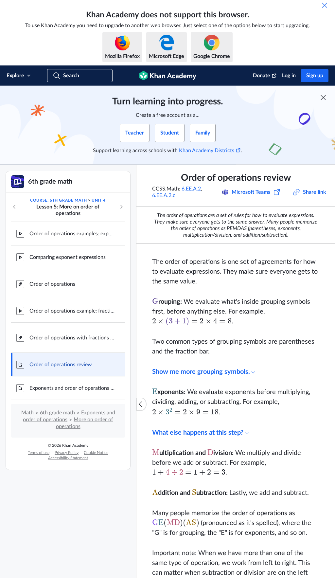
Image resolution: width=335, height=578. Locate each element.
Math (27, 412)
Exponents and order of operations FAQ (72, 388)
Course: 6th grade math (58, 200)
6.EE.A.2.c (163, 195)
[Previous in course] (14, 207)
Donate (261, 75)
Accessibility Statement (68, 458)
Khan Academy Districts (206, 150)
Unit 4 (99, 200)
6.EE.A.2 (191, 188)
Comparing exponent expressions (67, 257)
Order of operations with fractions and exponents (72, 337)
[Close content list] (141, 404)
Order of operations (52, 284)
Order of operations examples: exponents (72, 233)
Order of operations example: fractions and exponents (72, 311)
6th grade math (57, 412)
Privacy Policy (67, 453)
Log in (289, 75)
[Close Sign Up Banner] (323, 97)
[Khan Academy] (167, 75)
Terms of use (38, 453)
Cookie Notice (96, 453)
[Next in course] (121, 207)
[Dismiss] (324, 5)
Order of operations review (60, 364)
